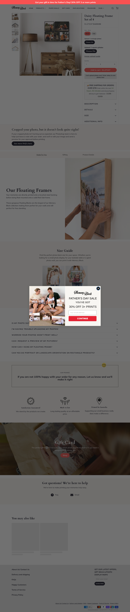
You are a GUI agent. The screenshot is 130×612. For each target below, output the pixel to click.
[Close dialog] (98, 288)
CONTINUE (82, 318)
